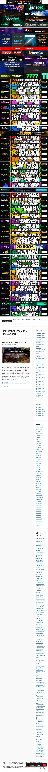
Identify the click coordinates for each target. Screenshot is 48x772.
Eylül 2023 (38, 469)
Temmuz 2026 (39, 427)
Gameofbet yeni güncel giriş (40, 721)
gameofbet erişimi (38, 603)
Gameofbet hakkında (39, 643)
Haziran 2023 (39, 475)
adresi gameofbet (40, 538)
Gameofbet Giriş (16, 319)
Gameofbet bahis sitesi (39, 559)
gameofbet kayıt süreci (40, 653)
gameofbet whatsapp (40, 706)
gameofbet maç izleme (39, 662)
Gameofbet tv (40, 692)
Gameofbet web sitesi (40, 704)
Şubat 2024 (39, 459)
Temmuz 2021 (39, 521)
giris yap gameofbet (40, 747)
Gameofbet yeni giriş (40, 716)
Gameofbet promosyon (39, 677)
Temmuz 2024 (39, 449)
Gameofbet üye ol (39, 732)
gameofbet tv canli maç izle (40, 694)
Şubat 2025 (38, 437)
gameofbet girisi (40, 612)
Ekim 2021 (38, 515)
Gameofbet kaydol (39, 649)
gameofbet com (40, 602)
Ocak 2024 (38, 461)
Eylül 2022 (38, 493)
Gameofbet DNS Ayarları (14, 342)
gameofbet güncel (40, 625)
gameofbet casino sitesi (40, 600)
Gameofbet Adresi (40, 333)
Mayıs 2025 (38, 435)
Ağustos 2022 (39, 495)
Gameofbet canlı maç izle (40, 586)
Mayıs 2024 (38, 453)
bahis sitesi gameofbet (40, 539)
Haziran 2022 (39, 499)
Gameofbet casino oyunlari (40, 598)
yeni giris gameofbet (40, 756)
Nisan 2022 (38, 503)
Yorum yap (6, 386)
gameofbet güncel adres (40, 627)
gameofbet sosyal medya (40, 686)
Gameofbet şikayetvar (39, 740)
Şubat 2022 (38, 507)
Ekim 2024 (38, 443)
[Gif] (24, 133)
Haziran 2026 (39, 429)
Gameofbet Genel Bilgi (40, 606)
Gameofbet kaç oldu (40, 656)
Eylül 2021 (38, 517)
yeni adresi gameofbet (40, 754)
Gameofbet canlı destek (40, 581)
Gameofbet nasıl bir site (39, 669)
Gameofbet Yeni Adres (40, 709)
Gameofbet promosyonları (40, 681)
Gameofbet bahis (40, 552)
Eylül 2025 (38, 431)
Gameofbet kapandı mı (40, 647)
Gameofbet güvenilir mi (39, 640)
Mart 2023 (38, 481)
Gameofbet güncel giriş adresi (40, 637)
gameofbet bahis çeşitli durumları (39, 562)
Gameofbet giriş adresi (39, 619)
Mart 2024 (38, 457)
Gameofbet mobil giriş (40, 666)
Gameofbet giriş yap (39, 623)
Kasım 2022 (39, 489)
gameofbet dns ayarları (8, 383)
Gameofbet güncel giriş (40, 634)
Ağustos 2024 (39, 447)
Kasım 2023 (39, 465)
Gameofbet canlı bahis (39, 573)
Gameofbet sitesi (39, 685)
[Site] (24, 81)
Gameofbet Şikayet (26, 319)
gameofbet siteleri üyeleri (40, 683)
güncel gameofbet (39, 748)
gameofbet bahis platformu (39, 556)
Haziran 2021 (39, 523)
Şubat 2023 (39, 483)
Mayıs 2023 (38, 477)
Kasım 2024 (39, 441)
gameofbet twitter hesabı (39, 702)
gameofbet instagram (40, 646)
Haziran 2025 (39, 433)
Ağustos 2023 (39, 471)
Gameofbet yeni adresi (40, 713)
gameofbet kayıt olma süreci (40, 652)
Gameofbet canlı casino (39, 577)
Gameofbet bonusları (40, 569)
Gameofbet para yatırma (39, 674)
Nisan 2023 (38, 479)
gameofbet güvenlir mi (17, 383)
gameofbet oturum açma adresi (40, 672)
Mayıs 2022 (38, 501)
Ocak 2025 (38, 439)
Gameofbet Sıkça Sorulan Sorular (40, 688)
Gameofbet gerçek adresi (40, 609)
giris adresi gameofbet (38, 743)
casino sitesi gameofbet (40, 542)
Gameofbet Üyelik (40, 725)
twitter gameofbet (40, 753)
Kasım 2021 (38, 513)
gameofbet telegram (40, 690)
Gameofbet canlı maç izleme (39, 590)
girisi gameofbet (39, 745)
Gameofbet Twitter (36, 319)
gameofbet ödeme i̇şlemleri (40, 728)
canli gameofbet (39, 541)
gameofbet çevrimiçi (39, 726)
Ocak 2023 (38, 485)
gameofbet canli (39, 570)
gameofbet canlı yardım (39, 595)
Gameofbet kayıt (39, 650)
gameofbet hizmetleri (39, 644)
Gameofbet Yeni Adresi (17, 323)
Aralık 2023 (38, 463)
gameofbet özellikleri (39, 729)
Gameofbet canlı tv (39, 593)
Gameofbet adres (39, 547)
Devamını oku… (13, 379)
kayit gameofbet (40, 750)
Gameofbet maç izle (40, 660)
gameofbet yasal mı (39, 707)
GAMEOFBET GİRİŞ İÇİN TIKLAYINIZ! (24, 48)
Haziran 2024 (39, 451)
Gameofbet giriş (39, 615)
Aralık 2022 (38, 487)
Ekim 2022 (38, 491)
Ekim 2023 (38, 467)
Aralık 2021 (38, 511)
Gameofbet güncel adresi (40, 630)
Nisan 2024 (38, 455)
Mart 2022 (38, 505)
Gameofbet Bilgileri (39, 563)
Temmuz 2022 (39, 497)
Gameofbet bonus (39, 566)
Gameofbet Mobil (39, 664)
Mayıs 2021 (38, 525)
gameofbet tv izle (39, 696)
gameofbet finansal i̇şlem (40, 605)
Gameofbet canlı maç (40, 584)
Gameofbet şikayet (39, 735)
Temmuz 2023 (39, 473)
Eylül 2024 (38, 445)
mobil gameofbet (39, 751)
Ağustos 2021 (39, 519)
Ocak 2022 (38, 509)
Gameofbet (27, 323)
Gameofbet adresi (39, 549)
